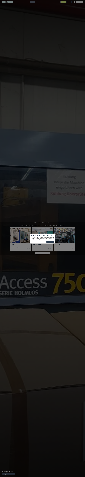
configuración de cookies (41, 241)
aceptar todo (50, 241)
